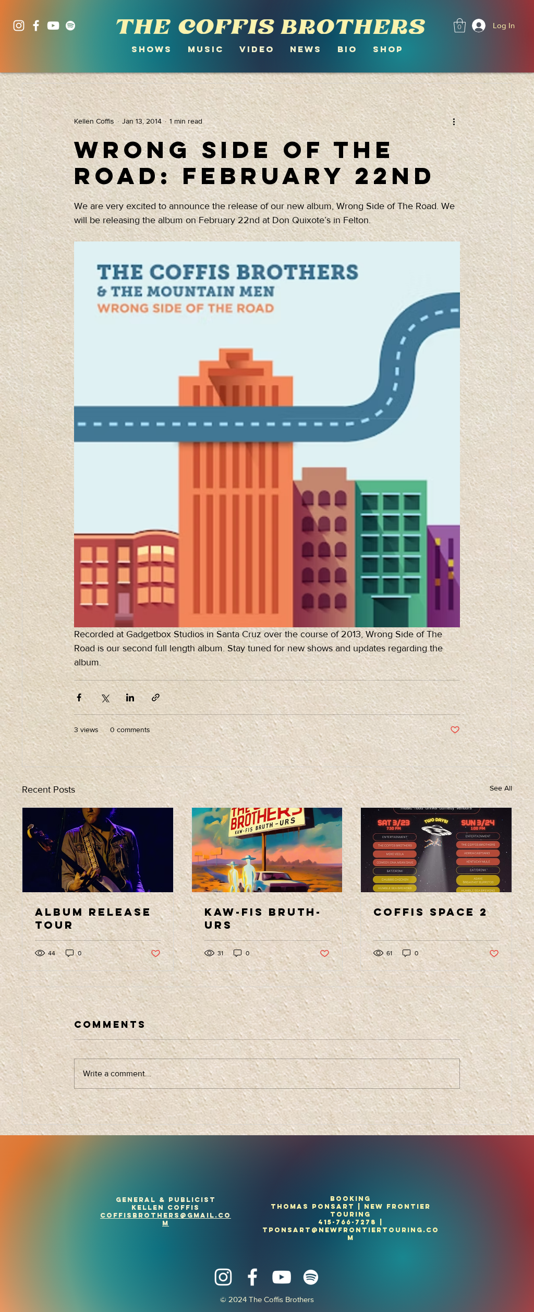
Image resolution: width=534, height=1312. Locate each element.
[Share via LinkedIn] (130, 697)
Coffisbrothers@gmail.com (165, 1219)
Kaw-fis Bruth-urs (263, 918)
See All (501, 788)
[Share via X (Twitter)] (105, 697)
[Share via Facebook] (79, 697)
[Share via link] (156, 697)
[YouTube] (53, 25)
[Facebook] (36, 25)
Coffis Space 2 (430, 911)
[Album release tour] (97, 850)
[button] (460, 25)
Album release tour (93, 918)
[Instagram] (18, 25)
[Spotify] (70, 25)
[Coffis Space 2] (436, 850)
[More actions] (453, 121)
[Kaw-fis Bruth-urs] (267, 850)
